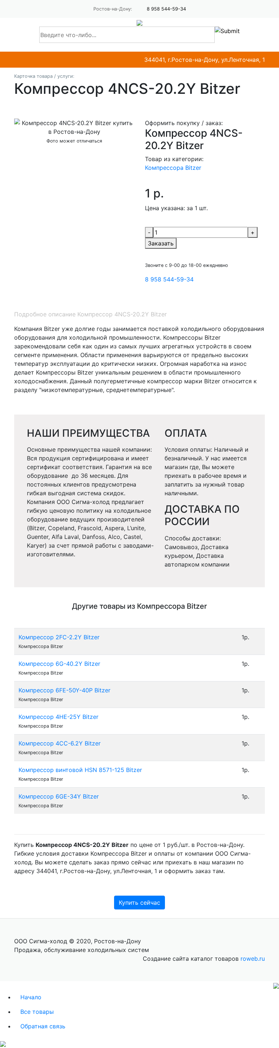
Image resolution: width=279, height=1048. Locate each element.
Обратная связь (42, 1026)
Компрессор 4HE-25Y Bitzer (58, 716)
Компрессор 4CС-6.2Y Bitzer (60, 743)
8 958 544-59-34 (166, 9)
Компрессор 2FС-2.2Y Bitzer (59, 637)
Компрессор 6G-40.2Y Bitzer (59, 663)
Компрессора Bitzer (173, 167)
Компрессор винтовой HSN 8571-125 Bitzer (80, 769)
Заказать (161, 243)
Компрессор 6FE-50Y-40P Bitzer (64, 690)
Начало (30, 997)
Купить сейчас (139, 902)
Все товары (37, 1011)
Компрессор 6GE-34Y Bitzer (59, 796)
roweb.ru (252, 958)
